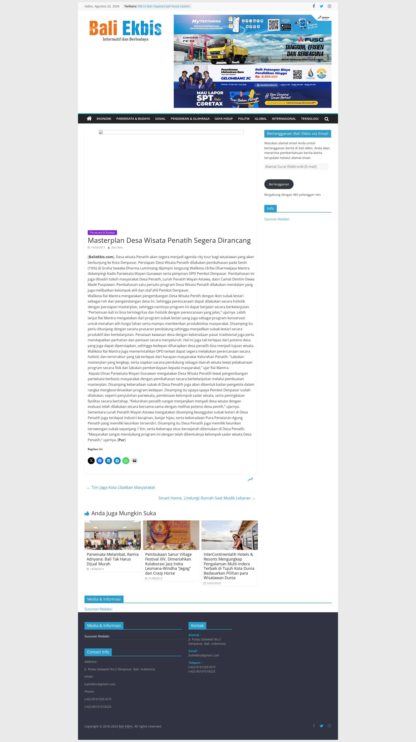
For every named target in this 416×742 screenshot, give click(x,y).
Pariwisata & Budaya (133, 119)
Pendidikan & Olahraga (190, 119)
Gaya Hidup (224, 119)
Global (261, 119)
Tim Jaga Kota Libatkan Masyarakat (121, 487)
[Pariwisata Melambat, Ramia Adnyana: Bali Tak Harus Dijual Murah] (112, 523)
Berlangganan (279, 184)
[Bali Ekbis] (89, 118)
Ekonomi (104, 119)
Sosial (160, 119)
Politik (244, 119)
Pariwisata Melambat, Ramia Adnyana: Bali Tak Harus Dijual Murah (113, 559)
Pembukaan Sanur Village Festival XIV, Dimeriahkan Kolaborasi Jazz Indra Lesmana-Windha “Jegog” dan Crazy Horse (168, 563)
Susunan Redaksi (276, 219)
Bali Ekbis (117, 247)
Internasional (284, 119)
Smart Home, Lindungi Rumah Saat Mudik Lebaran (207, 498)
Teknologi (309, 119)
